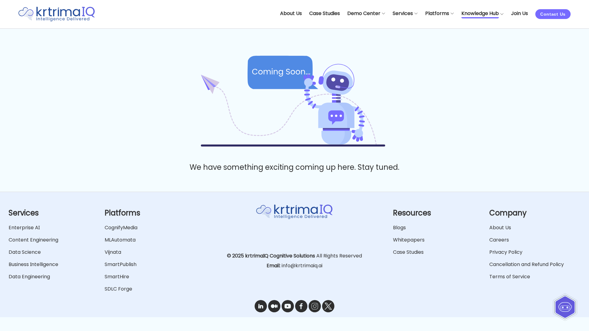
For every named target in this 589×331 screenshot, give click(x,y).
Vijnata (113, 252)
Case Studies (408, 252)
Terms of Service (509, 276)
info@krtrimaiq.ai (302, 265)
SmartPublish (121, 264)
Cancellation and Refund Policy (526, 264)
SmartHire (117, 276)
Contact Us (553, 14)
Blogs (399, 227)
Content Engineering (33, 239)
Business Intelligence (33, 264)
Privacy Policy (505, 252)
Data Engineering (29, 276)
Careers (499, 239)
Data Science (25, 252)
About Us (500, 227)
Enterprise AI (24, 227)
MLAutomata (120, 239)
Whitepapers (409, 239)
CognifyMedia (121, 227)
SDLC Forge (118, 288)
